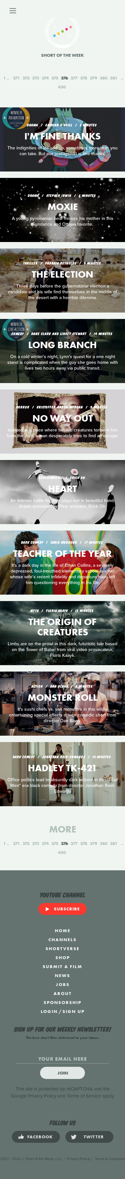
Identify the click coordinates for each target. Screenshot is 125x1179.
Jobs (63, 984)
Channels (62, 939)
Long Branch (62, 345)
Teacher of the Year (62, 554)
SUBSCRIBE (67, 909)
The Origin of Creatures (62, 627)
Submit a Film (62, 966)
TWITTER (94, 1137)
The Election (62, 274)
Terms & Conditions (110, 1159)
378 (83, 78)
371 (16, 78)
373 (35, 78)
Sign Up (74, 1011)
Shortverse (62, 948)
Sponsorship (62, 1002)
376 (64, 78)
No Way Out (62, 418)
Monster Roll (62, 697)
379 (93, 78)
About (63, 993)
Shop (62, 957)
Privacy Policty (78, 1159)
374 (45, 78)
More (62, 829)
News (62, 975)
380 (103, 78)
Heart (62, 489)
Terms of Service (84, 1096)
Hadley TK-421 (62, 768)
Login (49, 1011)
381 (113, 78)
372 (25, 78)
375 (54, 78)
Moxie (62, 207)
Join (62, 1073)
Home (63, 930)
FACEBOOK (40, 1137)
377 (74, 78)
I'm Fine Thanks (62, 136)
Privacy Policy (42, 1096)
